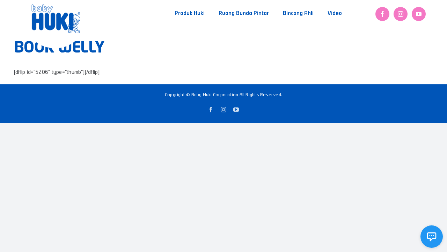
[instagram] (400, 14)
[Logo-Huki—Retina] (55, 6)
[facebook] (382, 14)
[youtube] (418, 14)
